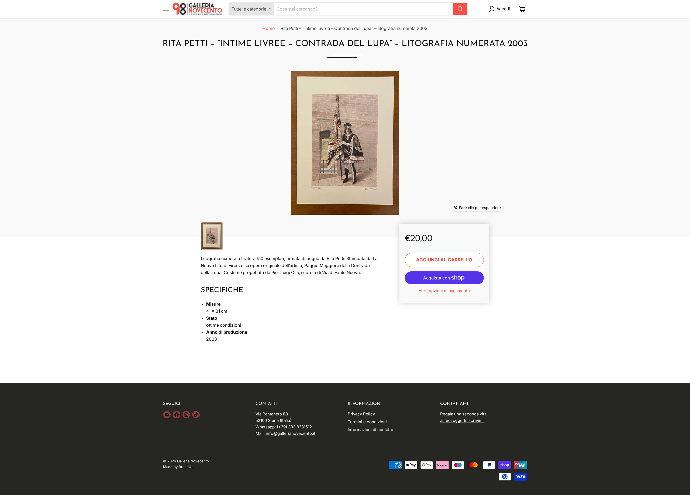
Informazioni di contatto (370, 429)
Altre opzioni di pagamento (444, 290)
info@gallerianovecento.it (290, 433)
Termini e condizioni (367, 421)
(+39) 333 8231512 (294, 426)
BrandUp (186, 467)
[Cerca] (460, 9)
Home (269, 28)
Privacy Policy (361, 414)
